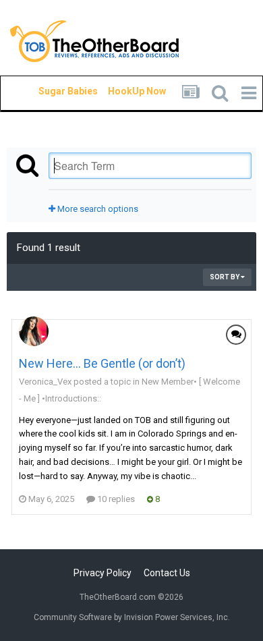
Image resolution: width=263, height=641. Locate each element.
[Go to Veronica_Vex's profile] (34, 331)
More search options (96, 209)
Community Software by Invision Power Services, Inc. (132, 617)
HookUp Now (121, 91)
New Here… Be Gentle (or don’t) (102, 363)
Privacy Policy (103, 572)
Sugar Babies (51, 91)
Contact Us (167, 572)
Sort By (225, 277)
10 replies (115, 499)
